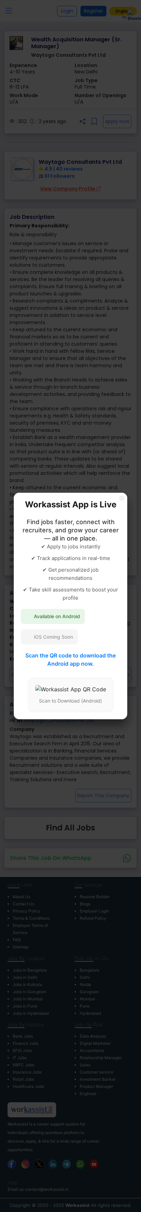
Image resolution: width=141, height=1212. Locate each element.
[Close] (122, 498)
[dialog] (70, 606)
